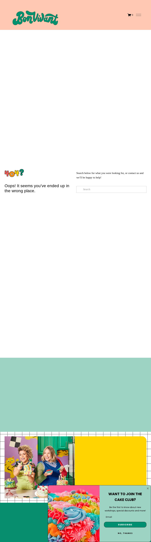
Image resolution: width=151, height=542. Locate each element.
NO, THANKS (125, 533)
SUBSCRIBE (125, 524)
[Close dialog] (148, 488)
